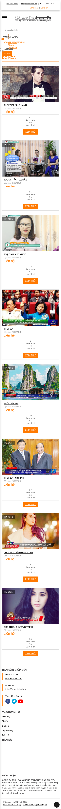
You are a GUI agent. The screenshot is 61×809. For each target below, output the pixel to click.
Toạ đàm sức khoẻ (15, 254)
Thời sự (8, 329)
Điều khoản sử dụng (12, 804)
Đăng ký (44, 8)
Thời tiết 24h (11, 403)
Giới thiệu (6, 716)
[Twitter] (14, 701)
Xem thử (30, 132)
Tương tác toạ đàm (15, 180)
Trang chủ (9, 49)
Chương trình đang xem (18, 552)
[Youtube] (20, 701)
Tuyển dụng (7, 730)
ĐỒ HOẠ (9, 57)
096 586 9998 (12, 4)
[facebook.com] (7, 701)
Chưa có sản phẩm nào (14, 42)
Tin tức (5, 721)
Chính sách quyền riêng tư (35, 804)
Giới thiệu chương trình (18, 627)
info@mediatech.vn (29, 4)
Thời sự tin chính (14, 478)
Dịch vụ (11, 45)
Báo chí (5, 726)
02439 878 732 (13, 678)
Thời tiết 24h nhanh (15, 105)
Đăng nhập (34, 8)
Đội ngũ (5, 735)
